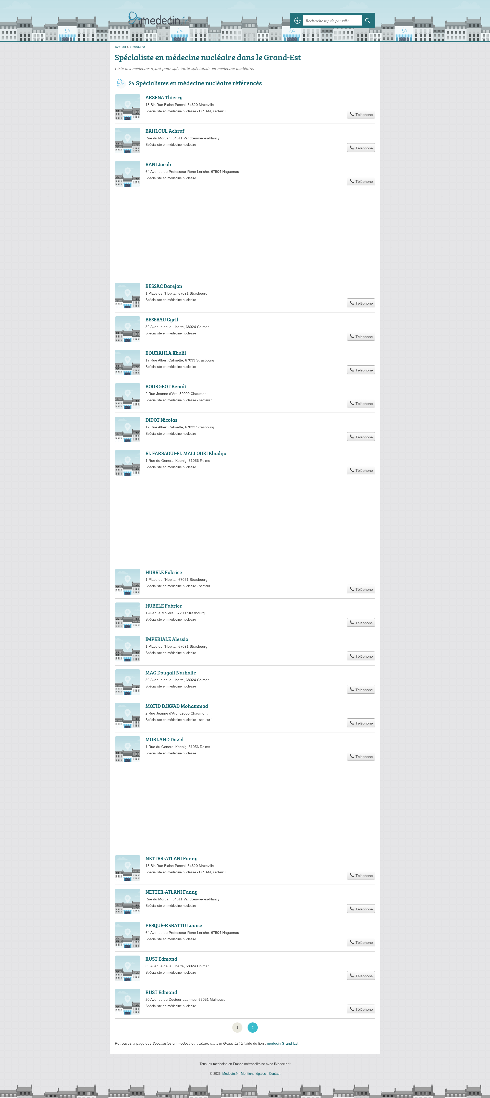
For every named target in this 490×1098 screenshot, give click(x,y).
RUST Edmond (161, 958)
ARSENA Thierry (163, 97)
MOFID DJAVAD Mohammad (176, 705)
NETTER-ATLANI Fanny (171, 858)
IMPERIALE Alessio (166, 639)
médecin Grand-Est (282, 1043)
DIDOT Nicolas (161, 419)
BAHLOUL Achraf (164, 130)
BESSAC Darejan (163, 285)
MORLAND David (164, 739)
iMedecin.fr (171, 20)
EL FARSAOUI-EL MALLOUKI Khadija (185, 453)
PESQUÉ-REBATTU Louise (173, 925)
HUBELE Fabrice (163, 572)
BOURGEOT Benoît (166, 386)
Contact (274, 1074)
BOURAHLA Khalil (165, 352)
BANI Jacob (158, 164)
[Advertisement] (245, 218)
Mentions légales (253, 1074)
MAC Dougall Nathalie (170, 672)
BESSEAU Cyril (161, 319)
